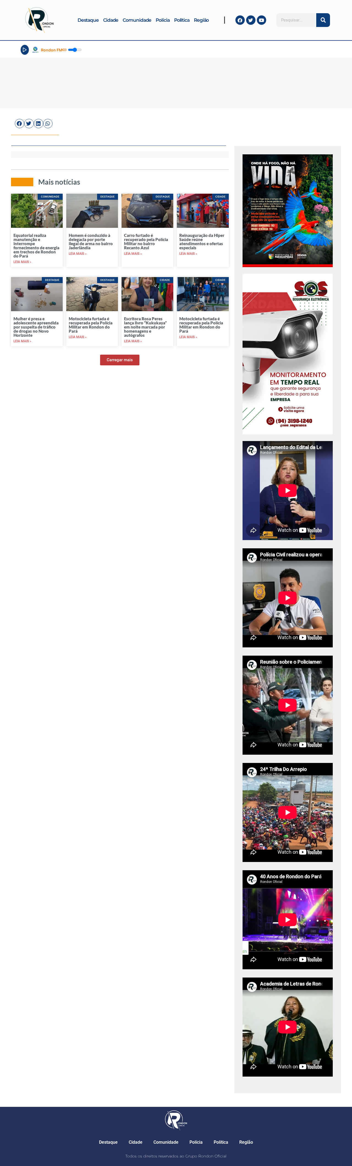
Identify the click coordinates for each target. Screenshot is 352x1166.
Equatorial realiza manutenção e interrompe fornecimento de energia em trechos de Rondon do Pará (36, 245)
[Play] (25, 50)
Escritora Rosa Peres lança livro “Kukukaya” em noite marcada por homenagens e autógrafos (145, 327)
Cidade (110, 20)
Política (181, 20)
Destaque (88, 20)
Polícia (162, 20)
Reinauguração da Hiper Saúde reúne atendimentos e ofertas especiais (201, 241)
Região (201, 20)
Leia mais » (22, 262)
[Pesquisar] (323, 20)
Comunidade (137, 20)
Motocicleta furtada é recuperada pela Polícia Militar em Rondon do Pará (90, 324)
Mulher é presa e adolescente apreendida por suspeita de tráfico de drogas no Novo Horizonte (36, 327)
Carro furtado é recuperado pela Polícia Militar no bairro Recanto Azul (146, 241)
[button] (19, 123)
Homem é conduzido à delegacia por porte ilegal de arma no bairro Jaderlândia (91, 241)
